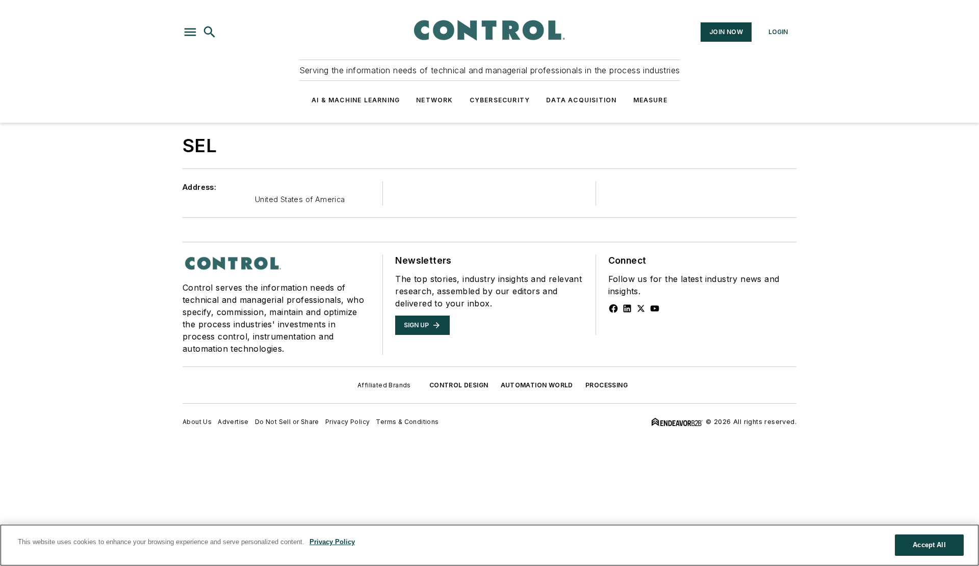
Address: (199, 187)
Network (434, 100)
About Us (197, 422)
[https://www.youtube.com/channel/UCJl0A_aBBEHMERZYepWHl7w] (655, 308)
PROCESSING (606, 385)
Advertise (233, 422)
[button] (190, 32)
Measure (650, 100)
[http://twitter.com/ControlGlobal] (641, 308)
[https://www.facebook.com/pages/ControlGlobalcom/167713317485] (613, 308)
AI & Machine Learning (356, 100)
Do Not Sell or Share (287, 422)
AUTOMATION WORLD (537, 385)
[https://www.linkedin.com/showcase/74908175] (627, 308)
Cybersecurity (500, 100)
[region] (489, 545)
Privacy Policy (347, 422)
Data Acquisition (581, 100)
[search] (209, 32)
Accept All (929, 545)
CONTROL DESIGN (458, 385)
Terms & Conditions (407, 422)
